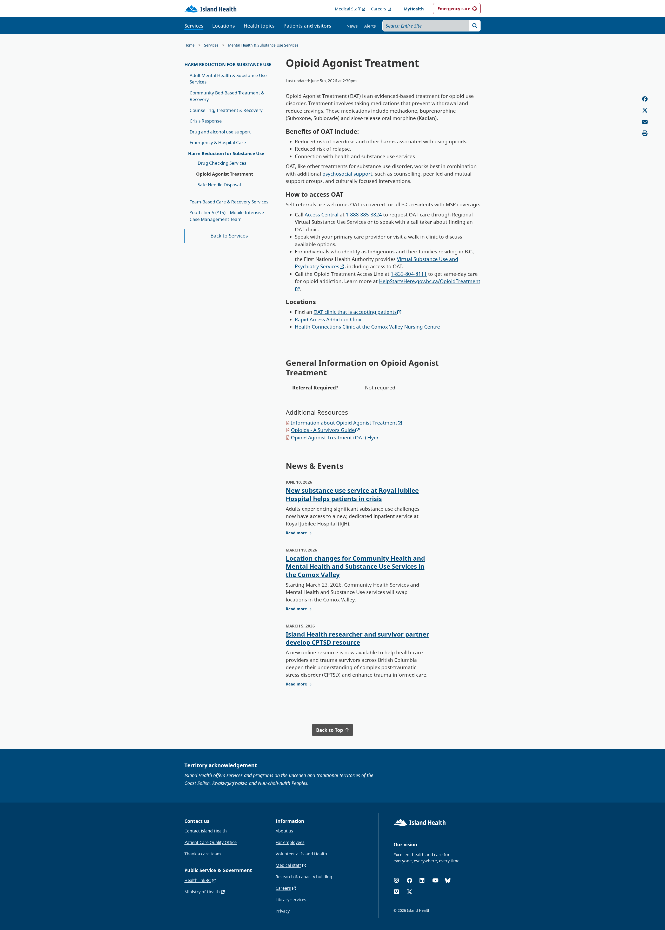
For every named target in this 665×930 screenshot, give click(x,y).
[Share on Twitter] (645, 110)
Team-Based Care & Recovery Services (229, 202)
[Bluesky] (448, 880)
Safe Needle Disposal (219, 185)
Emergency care (453, 8)
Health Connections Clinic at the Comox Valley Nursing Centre (367, 326)
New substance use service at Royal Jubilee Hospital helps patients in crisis (352, 494)
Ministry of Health (202, 892)
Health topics (259, 25)
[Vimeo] (396, 892)
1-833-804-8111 (409, 274)
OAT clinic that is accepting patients (355, 312)
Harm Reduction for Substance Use (227, 64)
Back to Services (229, 235)
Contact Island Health (205, 831)
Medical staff (288, 865)
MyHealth (414, 9)
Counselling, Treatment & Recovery (226, 110)
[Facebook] (409, 880)
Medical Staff (348, 9)
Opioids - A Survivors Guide (323, 430)
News (352, 26)
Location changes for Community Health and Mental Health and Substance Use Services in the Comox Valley (355, 566)
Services (193, 25)
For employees (290, 842)
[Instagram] (396, 880)
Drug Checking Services (222, 163)
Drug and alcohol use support (220, 132)
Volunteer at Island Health (301, 854)
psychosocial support (347, 173)
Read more (296, 532)
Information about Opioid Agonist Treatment (344, 422)
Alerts (370, 26)
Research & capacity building (304, 877)
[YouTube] (435, 880)
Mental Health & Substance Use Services (263, 45)
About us (284, 831)
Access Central (322, 214)
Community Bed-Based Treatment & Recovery (227, 96)
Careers (378, 9)
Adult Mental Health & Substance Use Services (228, 78)
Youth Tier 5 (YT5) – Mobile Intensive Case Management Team (227, 215)
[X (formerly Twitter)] (409, 892)
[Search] (475, 25)
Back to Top (330, 730)
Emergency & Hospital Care (218, 142)
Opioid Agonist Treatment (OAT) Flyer (335, 437)
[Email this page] (645, 122)
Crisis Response (206, 121)
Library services (291, 899)
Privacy (283, 911)
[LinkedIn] (422, 880)
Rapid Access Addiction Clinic (328, 319)
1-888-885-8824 (364, 214)
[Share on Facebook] (645, 99)
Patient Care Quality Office (210, 842)
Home (189, 45)
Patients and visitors (307, 25)
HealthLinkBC (197, 880)
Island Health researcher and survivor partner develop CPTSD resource (357, 638)
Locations (223, 25)
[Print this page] (645, 133)
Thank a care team (202, 854)
